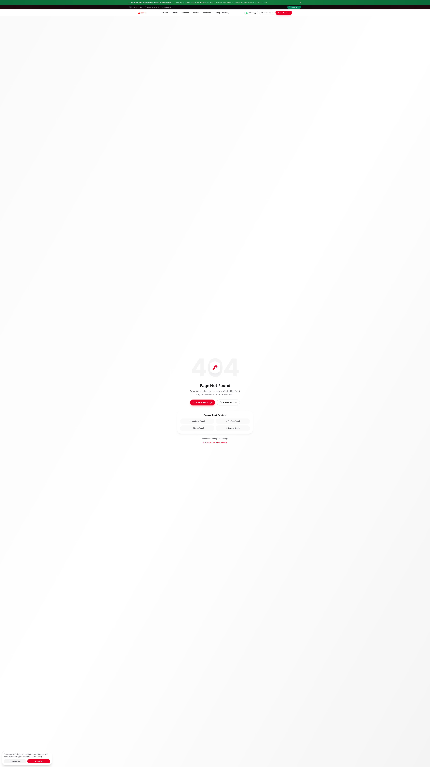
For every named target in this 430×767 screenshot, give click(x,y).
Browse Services (230, 402)
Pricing (217, 13)
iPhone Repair (198, 428)
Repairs (174, 13)
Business (196, 13)
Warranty (225, 13)
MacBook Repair (198, 421)
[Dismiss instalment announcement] (300, 2)
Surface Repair (234, 421)
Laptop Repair (234, 428)
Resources (207, 13)
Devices (165, 13)
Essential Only (15, 761)
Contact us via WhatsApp (216, 442)
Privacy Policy (37, 756)
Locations (185, 13)
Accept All (39, 761)
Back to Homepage (204, 402)
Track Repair (268, 13)
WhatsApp (252, 13)
